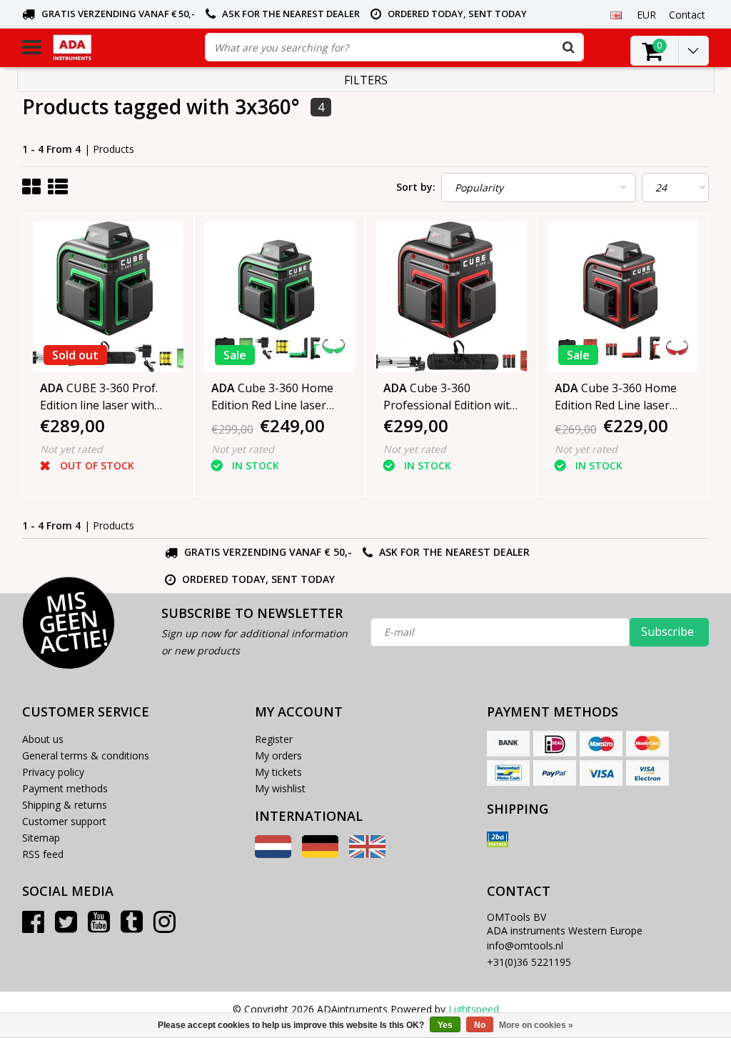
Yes (445, 1025)
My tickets (278, 772)
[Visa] (601, 773)
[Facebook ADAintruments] (33, 927)
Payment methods (65, 788)
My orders (278, 755)
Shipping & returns (64, 805)
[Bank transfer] (508, 744)
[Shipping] (497, 839)
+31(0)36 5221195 (529, 962)
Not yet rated (71, 449)
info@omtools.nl (525, 945)
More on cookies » (536, 1025)
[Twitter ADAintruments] (66, 927)
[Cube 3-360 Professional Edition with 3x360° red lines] (452, 296)
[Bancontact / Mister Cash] (508, 773)
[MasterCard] (647, 744)
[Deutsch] (320, 854)
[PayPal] (554, 773)
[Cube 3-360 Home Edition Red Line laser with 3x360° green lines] (280, 296)
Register (274, 739)
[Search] (569, 47)
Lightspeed (473, 1009)
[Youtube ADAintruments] (99, 927)
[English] (616, 14)
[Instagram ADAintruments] (164, 927)
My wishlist (280, 788)
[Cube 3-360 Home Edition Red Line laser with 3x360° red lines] (623, 296)
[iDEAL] (554, 744)
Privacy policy (53, 772)
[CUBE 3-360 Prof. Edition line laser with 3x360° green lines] (108, 296)
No (479, 1025)
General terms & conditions (85, 755)
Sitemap (41, 837)
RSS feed (43, 854)
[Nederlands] (273, 854)
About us (43, 739)
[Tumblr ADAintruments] (132, 927)
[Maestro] (601, 744)
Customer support (64, 821)
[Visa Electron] (647, 773)
